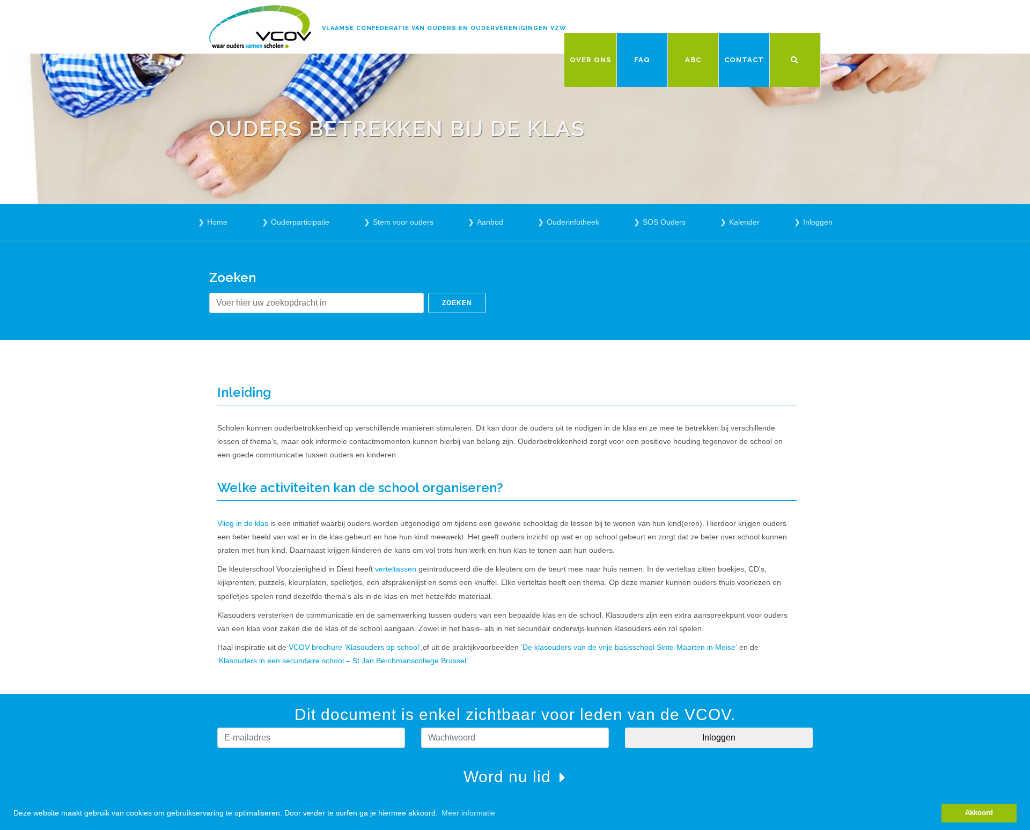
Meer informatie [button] (468, 813)
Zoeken (457, 303)
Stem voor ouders (403, 222)
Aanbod (490, 222)
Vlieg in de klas (242, 523)
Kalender (744, 222)
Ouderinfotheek (573, 222)
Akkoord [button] (979, 813)
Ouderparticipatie (300, 222)
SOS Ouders (664, 222)
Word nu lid (510, 776)
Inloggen (818, 222)
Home (217, 222)
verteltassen (395, 569)
